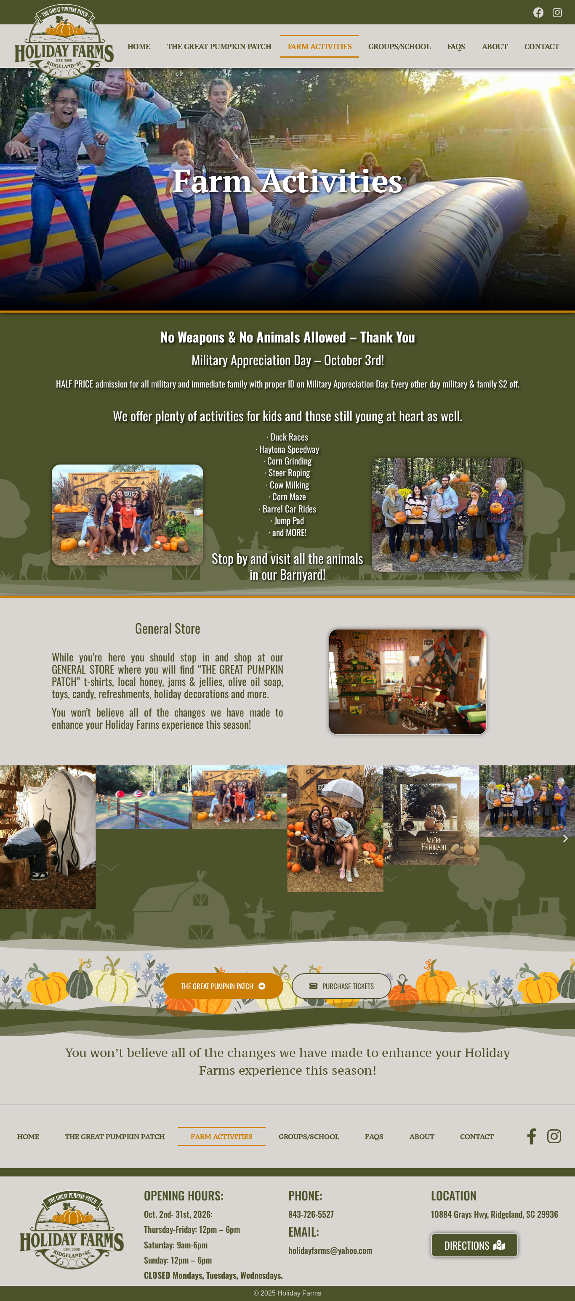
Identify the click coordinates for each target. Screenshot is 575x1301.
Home (139, 46)
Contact (541, 46)
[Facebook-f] (532, 1136)
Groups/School (399, 46)
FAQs (456, 46)
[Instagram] (557, 12)
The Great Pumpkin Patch (219, 46)
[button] (9, 838)
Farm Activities (320, 46)
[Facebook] (538, 12)
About (495, 46)
